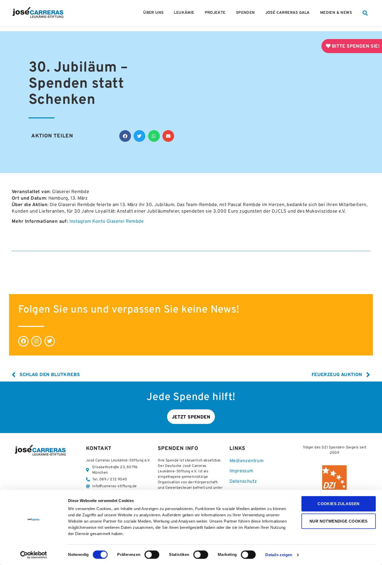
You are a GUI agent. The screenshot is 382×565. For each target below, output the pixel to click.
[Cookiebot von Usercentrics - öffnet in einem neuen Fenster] (33, 555)
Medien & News (336, 12)
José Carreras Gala (287, 12)
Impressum (241, 471)
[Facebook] (23, 341)
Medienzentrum (246, 461)
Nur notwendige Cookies (338, 521)
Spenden (245, 12)
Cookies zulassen (338, 503)
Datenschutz (243, 482)
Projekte (215, 12)
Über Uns (153, 12)
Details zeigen (278, 555)
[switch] (151, 554)
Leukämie (184, 12)
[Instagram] (36, 341)
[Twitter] (49, 341)
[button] (365, 13)
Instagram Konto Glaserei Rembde (106, 222)
